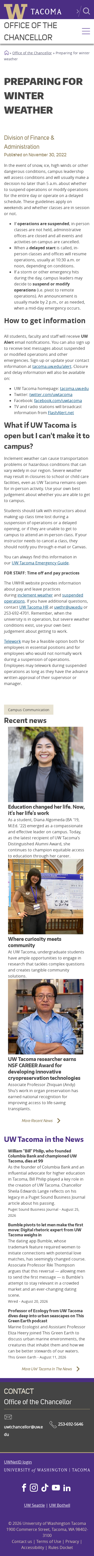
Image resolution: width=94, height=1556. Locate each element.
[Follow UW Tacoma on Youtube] (56, 1488)
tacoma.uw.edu (74, 388)
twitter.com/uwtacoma (50, 394)
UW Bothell (59, 1505)
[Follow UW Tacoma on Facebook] (24, 1488)
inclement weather (35, 595)
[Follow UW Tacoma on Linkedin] (67, 1488)
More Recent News (29, 1123)
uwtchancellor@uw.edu (23, 1430)
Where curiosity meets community (34, 942)
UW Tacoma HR (33, 607)
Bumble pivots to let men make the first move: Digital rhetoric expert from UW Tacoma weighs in (45, 1229)
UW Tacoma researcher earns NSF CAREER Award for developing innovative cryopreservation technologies (44, 1068)
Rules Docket (60, 1547)
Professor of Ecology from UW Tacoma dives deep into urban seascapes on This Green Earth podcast (46, 1315)
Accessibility (32, 1547)
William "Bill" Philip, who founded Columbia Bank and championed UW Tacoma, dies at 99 (42, 1155)
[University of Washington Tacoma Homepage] (47, 1471)
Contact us (22, 1541)
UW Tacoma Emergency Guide (40, 563)
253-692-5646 (70, 1424)
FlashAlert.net (61, 412)
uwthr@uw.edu (68, 607)
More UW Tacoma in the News (39, 1372)
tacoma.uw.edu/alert (51, 366)
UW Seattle (34, 1505)
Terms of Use (48, 1541)
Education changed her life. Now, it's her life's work (46, 810)
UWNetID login (18, 1462)
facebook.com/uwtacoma (58, 400)
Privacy (72, 1541)
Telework (12, 641)
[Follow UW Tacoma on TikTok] (45, 1488)
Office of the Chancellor (32, 53)
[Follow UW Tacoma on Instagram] (34, 1488)
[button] (86, 31)
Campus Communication (28, 709)
